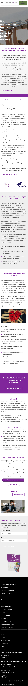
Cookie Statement (18, 680)
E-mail (3, 537)
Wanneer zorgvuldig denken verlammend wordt (10, 504)
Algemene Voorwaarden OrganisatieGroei (14, 681)
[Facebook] (2, 676)
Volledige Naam (5, 530)
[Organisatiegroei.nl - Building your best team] (11, 2)
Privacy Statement (9, 680)
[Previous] (1, 186)
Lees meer (5, 510)
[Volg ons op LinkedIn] (5, 676)
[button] (2, 3)
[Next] (26, 186)
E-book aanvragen (8, 546)
